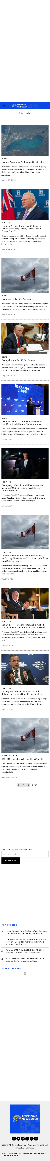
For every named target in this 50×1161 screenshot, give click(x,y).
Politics (6, 223)
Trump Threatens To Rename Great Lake (22, 162)
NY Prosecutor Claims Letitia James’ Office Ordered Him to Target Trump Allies (25, 959)
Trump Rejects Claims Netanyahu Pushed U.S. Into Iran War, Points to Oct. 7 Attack (23, 626)
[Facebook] (14, 1139)
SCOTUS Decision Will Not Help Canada (22, 759)
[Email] (36, 1139)
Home (4, 1153)
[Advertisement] (25, 25)
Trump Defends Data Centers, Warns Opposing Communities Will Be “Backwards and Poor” (26, 932)
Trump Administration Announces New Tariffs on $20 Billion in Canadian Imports (22, 422)
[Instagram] (23, 1139)
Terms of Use (40, 1153)
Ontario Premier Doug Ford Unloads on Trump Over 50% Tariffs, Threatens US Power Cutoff (21, 229)
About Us (27, 1153)
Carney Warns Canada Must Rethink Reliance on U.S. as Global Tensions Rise (21, 692)
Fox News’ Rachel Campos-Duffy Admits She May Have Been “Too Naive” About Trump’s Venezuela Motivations (26, 941)
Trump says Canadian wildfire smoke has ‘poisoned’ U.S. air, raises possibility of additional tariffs (22, 488)
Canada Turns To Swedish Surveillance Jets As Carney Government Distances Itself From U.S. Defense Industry (24, 558)
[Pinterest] (27, 1139)
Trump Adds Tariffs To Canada (17, 299)
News (4, 159)
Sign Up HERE (15, 1153)
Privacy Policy (11, 1156)
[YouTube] (32, 1139)
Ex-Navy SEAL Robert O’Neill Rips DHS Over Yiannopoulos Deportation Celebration (25, 951)
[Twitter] (18, 1139)
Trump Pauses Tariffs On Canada (18, 360)
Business (6, 756)
